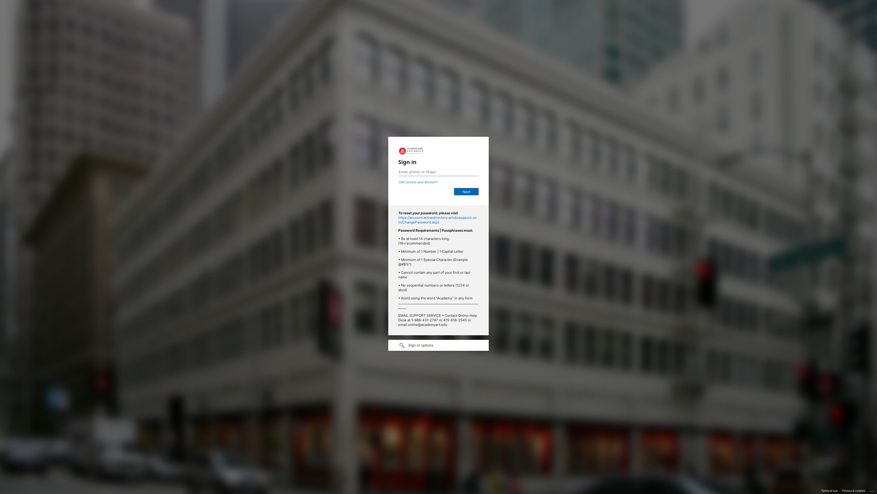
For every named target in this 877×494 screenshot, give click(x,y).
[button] (438, 345)
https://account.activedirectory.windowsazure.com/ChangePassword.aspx (437, 219)
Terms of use (829, 490)
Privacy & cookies (853, 490)
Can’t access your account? (418, 182)
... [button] (872, 490)
